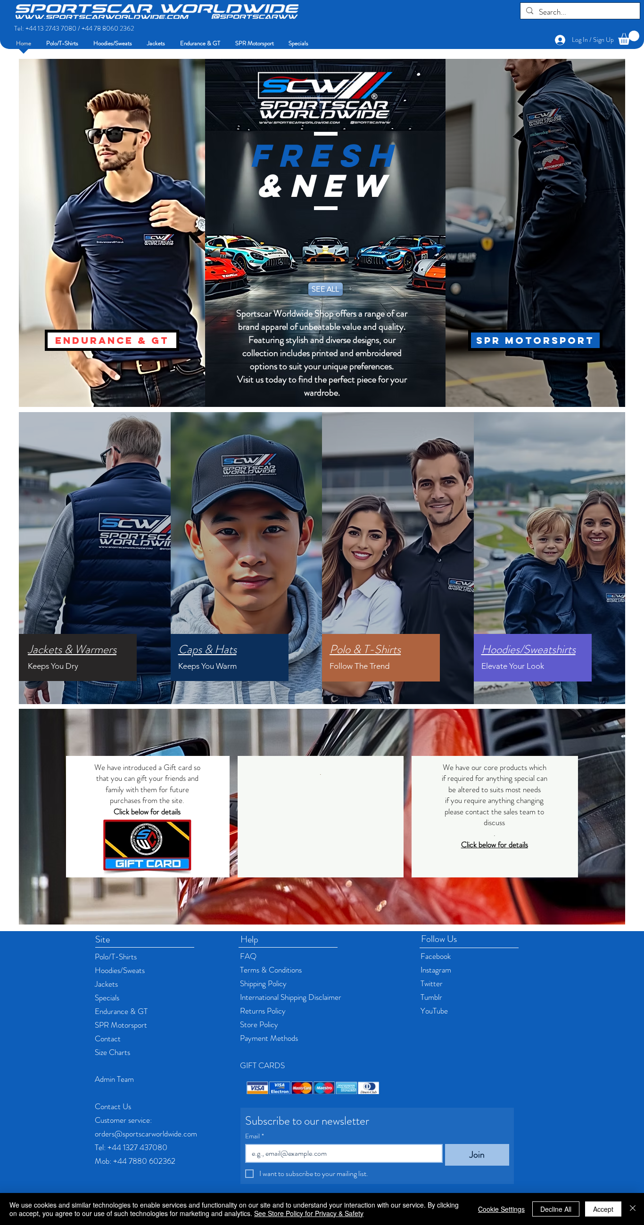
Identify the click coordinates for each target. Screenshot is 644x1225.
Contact (108, 1038)
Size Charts (112, 1052)
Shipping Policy (263, 983)
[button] (628, 38)
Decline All (555, 1209)
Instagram (436, 969)
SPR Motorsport (121, 1024)
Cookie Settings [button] (501, 1209)
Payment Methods (270, 1038)
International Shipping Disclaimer (290, 997)
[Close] (632, 1209)
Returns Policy (264, 1010)
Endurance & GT (121, 1011)
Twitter (432, 983)
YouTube (434, 1010)
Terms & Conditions (271, 969)
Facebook (436, 956)
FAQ (248, 956)
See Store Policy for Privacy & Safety (308, 1213)
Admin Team (114, 1079)
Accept (603, 1209)
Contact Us (113, 1106)
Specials (107, 997)
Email (254, 1136)
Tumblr (431, 997)
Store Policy (259, 1024)
